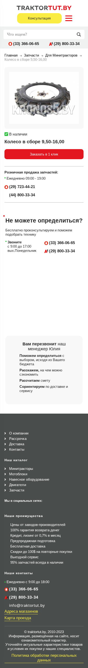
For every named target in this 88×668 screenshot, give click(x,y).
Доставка (16, 444)
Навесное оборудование (29, 479)
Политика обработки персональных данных (44, 657)
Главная (11, 55)
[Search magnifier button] (80, 34)
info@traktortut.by (27, 605)
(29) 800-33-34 (67, 44)
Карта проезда (17, 618)
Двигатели (17, 485)
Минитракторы (21, 469)
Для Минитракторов (61, 55)
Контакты (17, 449)
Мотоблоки (18, 474)
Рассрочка (18, 439)
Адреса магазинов (21, 611)
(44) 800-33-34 (22, 195)
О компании (18, 433)
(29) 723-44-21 (22, 187)
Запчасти (31, 55)
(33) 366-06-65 (26, 44)
